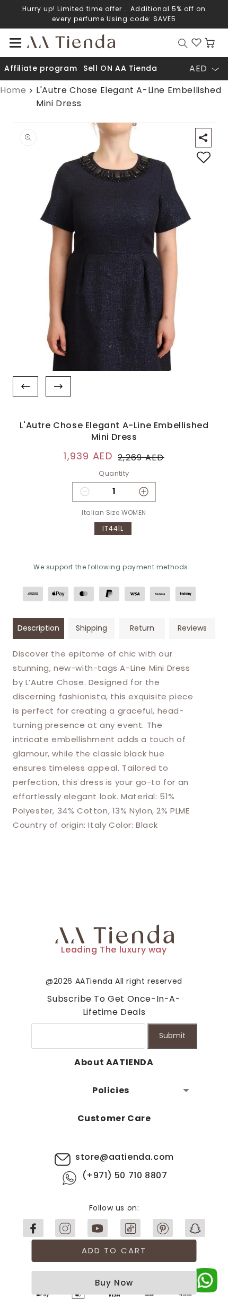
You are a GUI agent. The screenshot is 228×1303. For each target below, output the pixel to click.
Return (142, 628)
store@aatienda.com (124, 1157)
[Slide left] (25, 386)
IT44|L (113, 528)
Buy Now (114, 1282)
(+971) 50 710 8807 (125, 1175)
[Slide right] (58, 386)
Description (38, 628)
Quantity (114, 473)
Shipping (91, 628)
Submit (172, 1035)
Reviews (192, 628)
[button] (15, 42)
